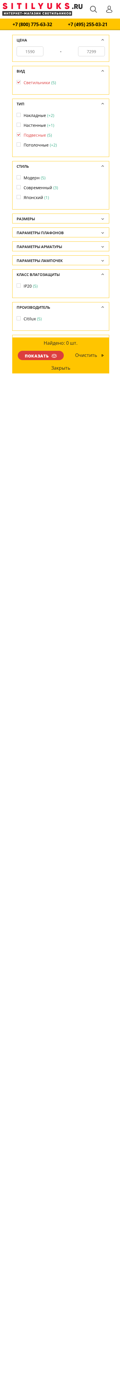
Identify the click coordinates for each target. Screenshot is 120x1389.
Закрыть (60, 368)
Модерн (34, 177)
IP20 (31, 286)
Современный (41, 187)
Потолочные (40, 145)
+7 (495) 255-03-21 (87, 24)
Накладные (39, 115)
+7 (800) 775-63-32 (32, 24)
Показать (37, 356)
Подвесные (38, 135)
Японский (36, 197)
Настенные (39, 125)
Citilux (33, 318)
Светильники (40, 82)
